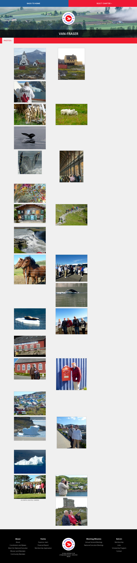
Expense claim (43, 542)
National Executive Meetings (93, 545)
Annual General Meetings (93, 542)
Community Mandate (18, 554)
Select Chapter (104, 3)
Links (119, 545)
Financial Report (43, 545)
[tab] (103, 3)
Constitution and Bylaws (18, 545)
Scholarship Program (119, 548)
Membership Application (43, 548)
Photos (7, 40)
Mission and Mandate (17, 551)
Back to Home (33, 3)
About (18, 542)
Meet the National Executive (18, 548)
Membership (119, 542)
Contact (119, 551)
